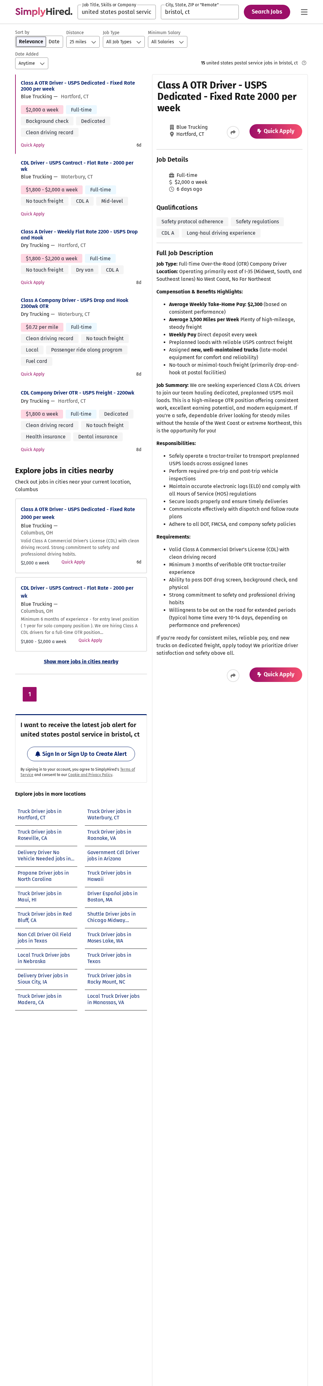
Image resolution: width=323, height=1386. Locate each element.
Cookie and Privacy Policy (90, 775)
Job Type (111, 32)
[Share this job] (233, 132)
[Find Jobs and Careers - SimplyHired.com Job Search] (44, 12)
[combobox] (117, 12)
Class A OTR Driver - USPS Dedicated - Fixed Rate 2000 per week (78, 86)
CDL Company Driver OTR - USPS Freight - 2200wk (77, 393)
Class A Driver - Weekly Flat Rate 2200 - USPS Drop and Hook (79, 235)
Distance (75, 32)
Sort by (22, 32)
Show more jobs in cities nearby (81, 662)
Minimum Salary (164, 32)
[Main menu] (304, 12)
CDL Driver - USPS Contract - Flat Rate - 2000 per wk (77, 166)
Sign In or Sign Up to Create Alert (84, 753)
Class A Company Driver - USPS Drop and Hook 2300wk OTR (74, 303)
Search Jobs (267, 11)
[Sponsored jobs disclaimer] (304, 63)
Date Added (26, 54)
